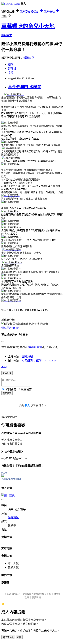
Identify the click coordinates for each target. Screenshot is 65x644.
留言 (39, 347)
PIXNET (16, 594)
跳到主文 (6, 35)
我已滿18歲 (8, 637)
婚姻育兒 (28, 57)
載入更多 (7, 373)
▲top (4, 366)
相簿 (10, 64)
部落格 (12, 68)
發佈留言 (7, 393)
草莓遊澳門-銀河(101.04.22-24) (39, 360)
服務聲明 (36, 597)
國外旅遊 (27, 356)
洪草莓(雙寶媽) (10, 328)
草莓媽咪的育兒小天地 (28, 26)
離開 (19, 637)
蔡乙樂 (4, 473)
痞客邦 (32, 347)
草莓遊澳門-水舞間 (24, 87)
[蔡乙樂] (2, 475)
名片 (10, 72)
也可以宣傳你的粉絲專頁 (11, 479)
